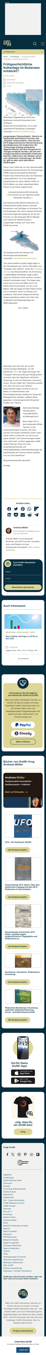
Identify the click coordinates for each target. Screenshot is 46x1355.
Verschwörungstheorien (13, 1259)
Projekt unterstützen (23, 1331)
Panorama (7, 1234)
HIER (10, 195)
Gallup (14, 650)
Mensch (6, 1228)
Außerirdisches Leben (12, 1180)
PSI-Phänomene (10, 1237)
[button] (9, 509)
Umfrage (30, 650)
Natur (15, 372)
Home (5, 56)
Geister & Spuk (9, 1192)
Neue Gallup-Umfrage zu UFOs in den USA (22, 637)
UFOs (33, 632)
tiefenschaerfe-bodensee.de (25, 258)
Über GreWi (8, 1265)
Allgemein (7, 1175)
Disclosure (11, 632)
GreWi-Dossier (9, 1206)
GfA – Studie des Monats (13, 1200)
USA (35, 650)
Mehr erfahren (23, 742)
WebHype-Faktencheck (13, 1262)
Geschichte (8, 1194)
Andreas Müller (8, 76)
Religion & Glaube (10, 1240)
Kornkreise (7, 1214)
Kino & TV (7, 1211)
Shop (23, 1132)
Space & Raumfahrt (11, 1248)
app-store (23, 1073)
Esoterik (6, 1186)
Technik (6, 1251)
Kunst (5, 1223)
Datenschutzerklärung (12, 1268)
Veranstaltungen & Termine (14, 1257)
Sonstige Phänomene (12, 1245)
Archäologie (14, 56)
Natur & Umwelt (10, 1231)
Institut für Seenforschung (23, 131)
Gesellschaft (23, 632)
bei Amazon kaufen (17, 850)
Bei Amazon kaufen (17, 1020)
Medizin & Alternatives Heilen (15, 1226)
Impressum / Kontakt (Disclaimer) (17, 1271)
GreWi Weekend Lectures (13, 1203)
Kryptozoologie (9, 1220)
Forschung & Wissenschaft (14, 1189)
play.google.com (23, 1080)
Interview (7, 1209)
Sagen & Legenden (11, 1243)
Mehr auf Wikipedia (14, 792)
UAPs (19, 650)
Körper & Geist (9, 1217)
